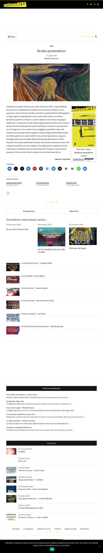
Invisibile (21, 451)
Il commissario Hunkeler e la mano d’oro (20, 414)
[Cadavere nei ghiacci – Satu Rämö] (12, 317)
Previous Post (29, 211)
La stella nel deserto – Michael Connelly (20, 421)
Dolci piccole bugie (77, 248)
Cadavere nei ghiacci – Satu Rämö (33, 314)
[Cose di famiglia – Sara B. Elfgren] (12, 279)
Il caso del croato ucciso (17, 229)
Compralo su (78, 159)
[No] (100, 546)
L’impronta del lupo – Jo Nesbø (30, 480)
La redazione (28, 529)
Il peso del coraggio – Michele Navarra (20, 408)
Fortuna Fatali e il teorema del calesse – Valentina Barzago (42, 326)
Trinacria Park (71, 183)
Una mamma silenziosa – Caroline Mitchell (35, 498)
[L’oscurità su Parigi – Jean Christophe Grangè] (12, 304)
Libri (51, 46)
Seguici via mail (70, 529)
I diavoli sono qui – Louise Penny (31, 470)
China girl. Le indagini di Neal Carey (19, 427)
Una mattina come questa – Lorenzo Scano (21, 395)
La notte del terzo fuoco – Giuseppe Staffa (36, 263)
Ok (52, 549)
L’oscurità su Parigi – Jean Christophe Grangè (37, 301)
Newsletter (84, 529)
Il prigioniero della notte (15, 401)
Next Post (74, 211)
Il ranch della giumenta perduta (30, 508)
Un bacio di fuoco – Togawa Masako (34, 288)
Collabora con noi (43, 529)
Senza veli (22, 461)
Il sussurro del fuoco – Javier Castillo (33, 517)
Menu (12, 36)
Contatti (57, 529)
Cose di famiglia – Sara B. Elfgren (33, 276)
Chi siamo (16, 529)
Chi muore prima (42, 183)
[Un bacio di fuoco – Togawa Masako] (12, 292)
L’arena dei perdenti (14, 183)
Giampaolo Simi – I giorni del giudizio (33, 489)
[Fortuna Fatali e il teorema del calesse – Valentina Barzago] (12, 330)
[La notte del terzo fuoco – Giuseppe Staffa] (12, 267)
